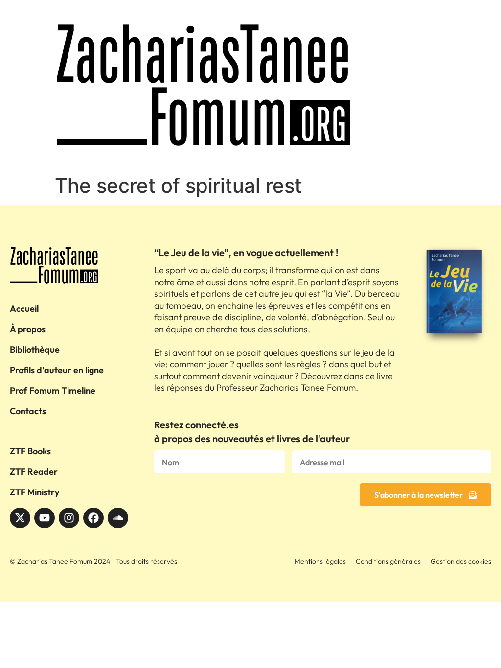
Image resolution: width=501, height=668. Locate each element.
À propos (28, 328)
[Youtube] (44, 518)
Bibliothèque (35, 349)
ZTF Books (30, 451)
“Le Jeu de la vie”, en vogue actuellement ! (246, 252)
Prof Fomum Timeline (52, 390)
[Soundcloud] (118, 518)
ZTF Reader (34, 471)
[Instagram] (69, 518)
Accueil (24, 308)
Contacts (28, 411)
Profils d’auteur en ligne (57, 370)
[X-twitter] (20, 518)
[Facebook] (93, 518)
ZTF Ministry (34, 492)
